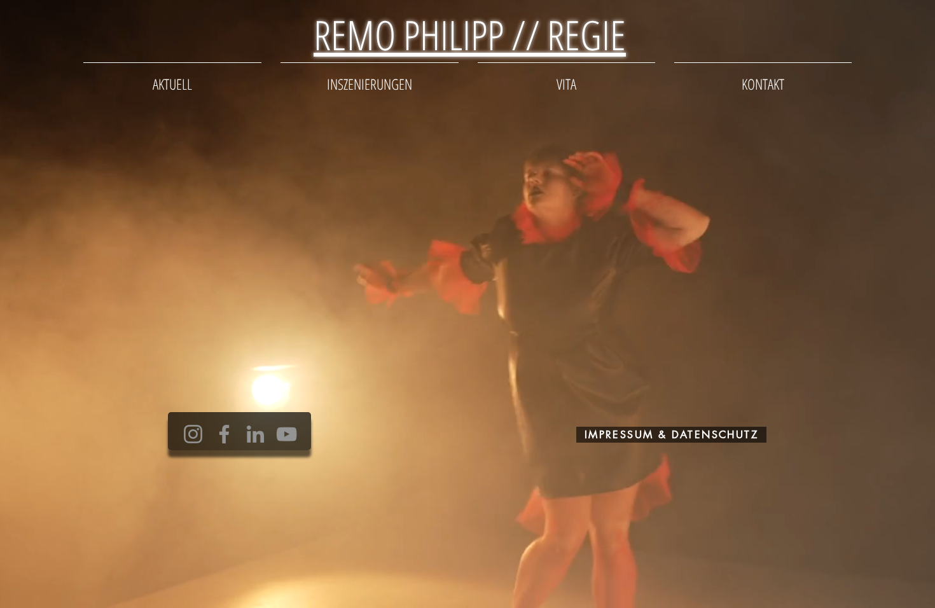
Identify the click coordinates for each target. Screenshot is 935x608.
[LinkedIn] (255, 434)
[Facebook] (224, 434)
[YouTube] (286, 434)
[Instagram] (193, 434)
